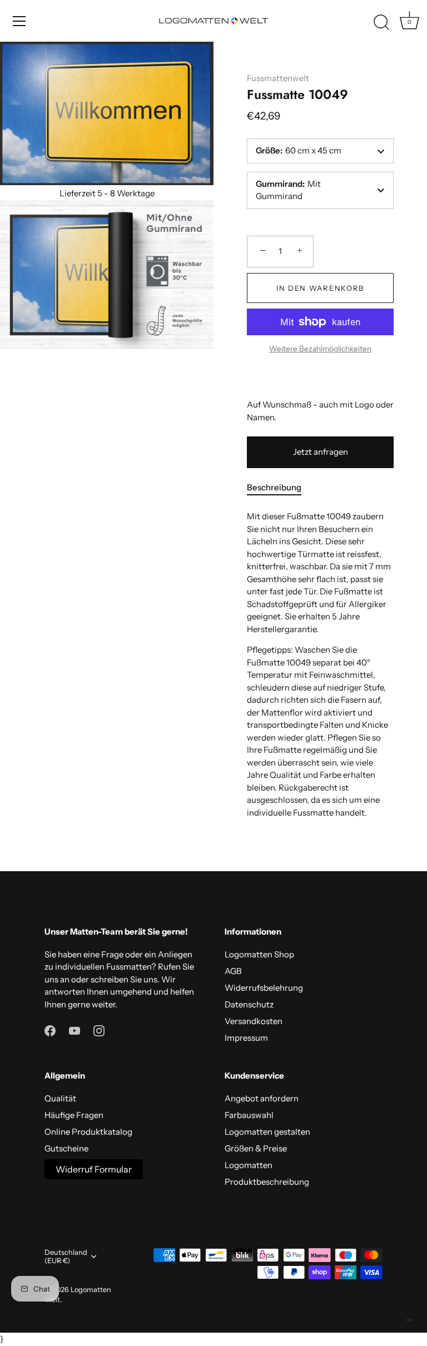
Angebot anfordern (262, 1098)
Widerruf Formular (94, 1169)
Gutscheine (66, 1148)
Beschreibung (274, 487)
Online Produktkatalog (88, 1131)
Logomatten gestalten (267, 1131)
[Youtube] (74, 1030)
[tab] (279, 487)
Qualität (60, 1098)
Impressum (246, 1037)
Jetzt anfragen (320, 451)
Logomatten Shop (259, 954)
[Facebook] (50, 1030)
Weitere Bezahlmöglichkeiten (320, 348)
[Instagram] (99, 1030)
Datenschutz (249, 1004)
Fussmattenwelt (278, 78)
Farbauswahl (249, 1115)
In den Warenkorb (320, 288)
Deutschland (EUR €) (65, 1256)
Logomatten (248, 1165)
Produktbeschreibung (267, 1181)
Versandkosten (253, 1021)
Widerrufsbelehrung (264, 987)
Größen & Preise (256, 1148)
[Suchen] (381, 23)
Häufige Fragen (73, 1115)
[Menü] (19, 21)
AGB (233, 971)
